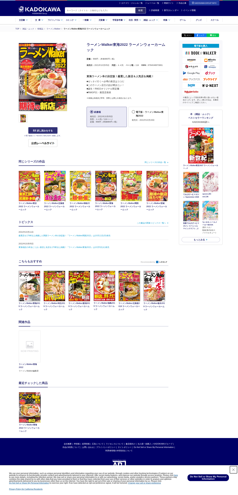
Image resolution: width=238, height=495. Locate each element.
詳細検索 (155, 10)
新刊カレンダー (171, 10)
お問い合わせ (88, 447)
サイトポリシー (124, 447)
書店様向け (130, 444)
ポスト (189, 35)
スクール (215, 20)
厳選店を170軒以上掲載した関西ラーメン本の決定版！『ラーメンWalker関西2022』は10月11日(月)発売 (64, 235)
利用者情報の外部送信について (119, 451)
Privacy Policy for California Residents (26, 489)
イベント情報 (189, 10)
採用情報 (86, 444)
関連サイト (169, 3)
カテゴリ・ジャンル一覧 (132, 3)
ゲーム (183, 20)
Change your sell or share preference (144, 483)
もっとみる (199, 239)
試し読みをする (45, 130)
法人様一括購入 (144, 444)
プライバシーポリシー (106, 447)
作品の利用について (71, 447)
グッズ (199, 20)
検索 (140, 10)
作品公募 (182, 3)
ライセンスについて (114, 444)
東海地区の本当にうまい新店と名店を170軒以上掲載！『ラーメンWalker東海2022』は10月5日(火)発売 (64, 247)
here (176, 475)
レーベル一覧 (153, 3)
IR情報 (77, 444)
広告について (98, 444)
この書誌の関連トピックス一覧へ (151, 223)
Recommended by (148, 262)
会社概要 (68, 444)
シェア (201, 35)
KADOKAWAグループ (162, 444)
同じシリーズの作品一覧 (155, 162)
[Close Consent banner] (233, 469)
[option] (31, 352)
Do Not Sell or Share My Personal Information (154, 447)
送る (214, 35)
